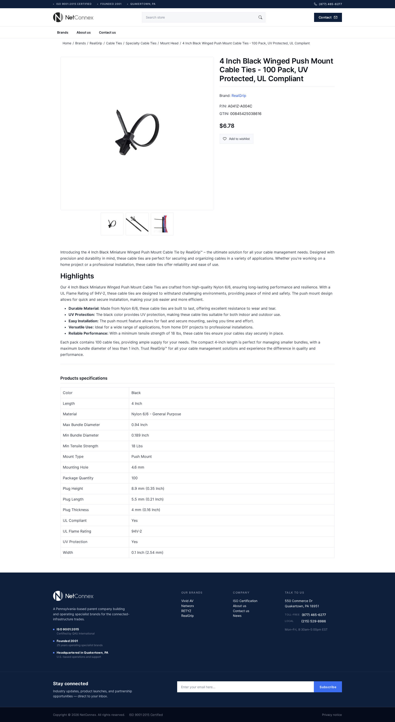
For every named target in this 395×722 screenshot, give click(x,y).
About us (84, 32)
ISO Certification (245, 601)
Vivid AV (187, 601)
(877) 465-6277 (314, 615)
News (237, 616)
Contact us (107, 32)
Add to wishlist (239, 139)
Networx (187, 606)
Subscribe (328, 687)
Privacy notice (332, 715)
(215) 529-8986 (313, 621)
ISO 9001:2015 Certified (146, 715)
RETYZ (186, 611)
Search (260, 17)
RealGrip (239, 95)
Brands (62, 32)
